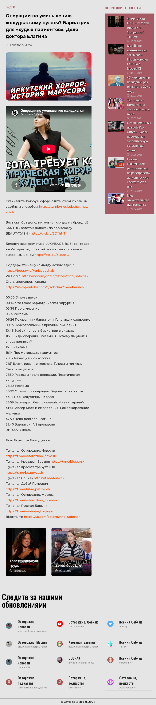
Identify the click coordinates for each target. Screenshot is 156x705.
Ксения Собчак (130, 622)
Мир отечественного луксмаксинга (138, 200)
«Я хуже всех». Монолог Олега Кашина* (70, 552)
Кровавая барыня (81, 642)
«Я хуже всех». (66, 565)
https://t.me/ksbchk (49, 478)
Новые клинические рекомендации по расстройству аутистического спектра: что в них (138, 173)
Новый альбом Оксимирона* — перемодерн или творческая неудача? (24, 552)
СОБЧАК (74, 658)
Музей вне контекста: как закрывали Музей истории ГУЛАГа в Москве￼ (137, 57)
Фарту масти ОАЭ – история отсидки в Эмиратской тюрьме (138, 27)
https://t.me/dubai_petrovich (28, 489)
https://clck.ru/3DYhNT (48, 233)
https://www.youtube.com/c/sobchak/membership (45, 287)
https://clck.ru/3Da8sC (52, 255)
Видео (10, 7)
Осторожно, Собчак (83, 622)
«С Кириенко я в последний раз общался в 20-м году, (138, 84)
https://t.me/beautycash (24, 472)
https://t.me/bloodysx (67, 461)
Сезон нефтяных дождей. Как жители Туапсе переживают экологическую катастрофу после (139, 136)
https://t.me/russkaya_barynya (29, 511)
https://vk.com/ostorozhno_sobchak (52, 517)
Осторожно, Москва (32, 642)
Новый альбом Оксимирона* (20, 563)
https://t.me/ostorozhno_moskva (31, 500)
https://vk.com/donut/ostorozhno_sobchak (55, 276)
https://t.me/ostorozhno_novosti (31, 456)
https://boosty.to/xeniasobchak (30, 270)
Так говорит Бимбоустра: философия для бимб (138, 107)
